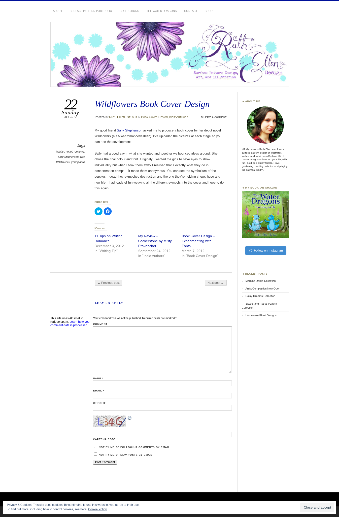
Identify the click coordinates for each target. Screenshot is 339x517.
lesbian (60, 151)
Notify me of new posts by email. (126, 454)
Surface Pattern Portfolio (91, 10)
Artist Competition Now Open (262, 288)
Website (99, 403)
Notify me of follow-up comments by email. (135, 447)
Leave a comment (215, 117)
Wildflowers (63, 162)
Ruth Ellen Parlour (123, 117)
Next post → (215, 283)
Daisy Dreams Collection (260, 295)
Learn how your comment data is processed (70, 323)
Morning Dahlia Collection (260, 280)
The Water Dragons (161, 10)
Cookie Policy (97, 509)
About (57, 10)
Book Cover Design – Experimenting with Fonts (198, 241)
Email (98, 390)
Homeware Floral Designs (261, 315)
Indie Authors (178, 117)
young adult (78, 162)
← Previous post (109, 283)
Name (98, 378)
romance (79, 151)
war (82, 156)
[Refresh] (130, 418)
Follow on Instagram (268, 250)
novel (69, 151)
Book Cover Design (154, 117)
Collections (129, 10)
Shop (208, 10)
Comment (100, 324)
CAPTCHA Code (104, 439)
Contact (190, 10)
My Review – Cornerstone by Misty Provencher (155, 241)
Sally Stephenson (68, 156)
